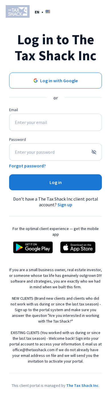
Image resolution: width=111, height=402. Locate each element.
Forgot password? (27, 166)
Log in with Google (59, 80)
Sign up (64, 204)
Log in (56, 182)
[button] (42, 12)
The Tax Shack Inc (82, 385)
